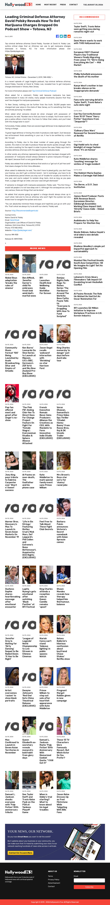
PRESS (63, 5)
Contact (51, 886)
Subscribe (89, 887)
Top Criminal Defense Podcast (44, 91)
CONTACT (73, 5)
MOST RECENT (50, 5)
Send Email (14, 220)
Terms (50, 876)
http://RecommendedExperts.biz (25, 211)
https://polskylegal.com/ (22, 230)
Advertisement (54, 883)
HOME (38, 5)
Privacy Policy (53, 880)
